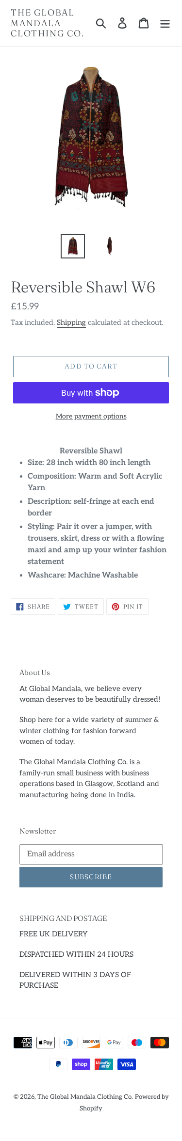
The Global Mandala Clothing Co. (47, 23)
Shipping (71, 322)
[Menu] (165, 22)
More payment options (91, 416)
